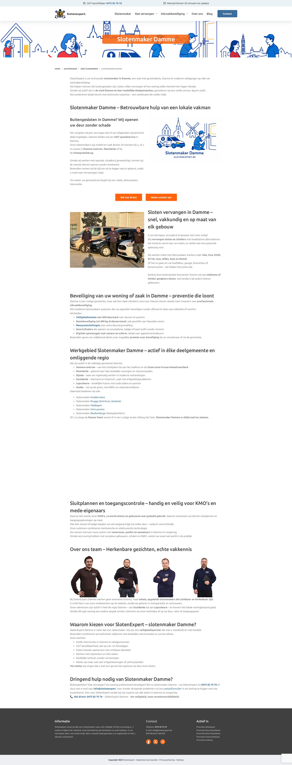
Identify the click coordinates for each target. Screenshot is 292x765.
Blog (210, 13)
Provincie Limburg (204, 740)
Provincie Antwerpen (205, 727)
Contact (227, 13)
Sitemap (180, 760)
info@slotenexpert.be (162, 730)
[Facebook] (148, 741)
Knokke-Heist (97, 397)
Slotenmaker (123, 13)
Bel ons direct (129, 197)
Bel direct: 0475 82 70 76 (88, 696)
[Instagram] (162, 741)
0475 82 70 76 (114, 3)
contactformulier (172, 688)
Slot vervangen (144, 13)
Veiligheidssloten (86, 317)
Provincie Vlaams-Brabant (208, 737)
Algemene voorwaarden (147, 760)
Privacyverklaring (167, 760)
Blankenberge (98, 413)
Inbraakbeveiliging (173, 13)
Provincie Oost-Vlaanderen (208, 730)
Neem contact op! (161, 197)
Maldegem (96, 405)
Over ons (197, 13)
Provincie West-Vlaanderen (208, 733)
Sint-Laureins (97, 409)
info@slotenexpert (105, 688)
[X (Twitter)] (155, 741)
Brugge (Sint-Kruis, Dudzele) (105, 401)
